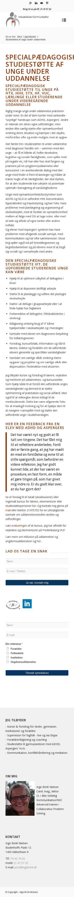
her (34, 506)
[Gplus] (30, 3)
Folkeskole (16, 653)
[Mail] (41, 3)
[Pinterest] (47, 3)
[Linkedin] (36, 3)
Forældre (15, 648)
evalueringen (20, 525)
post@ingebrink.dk (25, 867)
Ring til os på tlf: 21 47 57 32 (37, 9)
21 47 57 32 (21, 863)
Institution (16, 657)
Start (19, 36)
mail (8, 510)
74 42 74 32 (18, 858)
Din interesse (14, 643)
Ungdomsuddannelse (23, 661)
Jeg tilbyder (30, 36)
